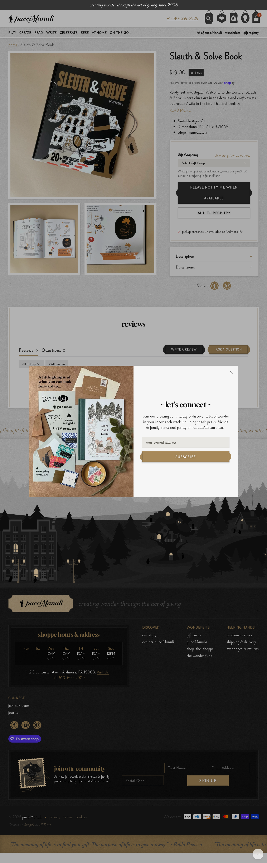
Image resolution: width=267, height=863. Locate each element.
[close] (231, 372)
